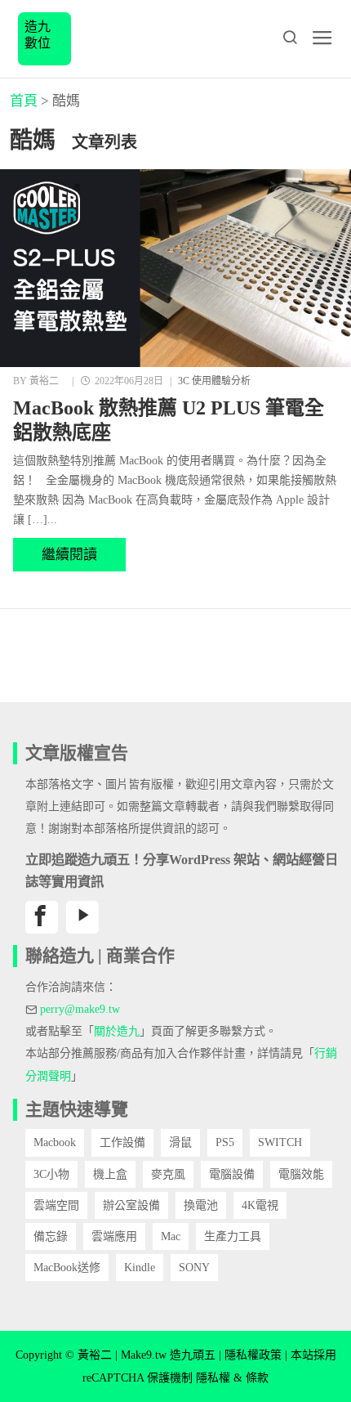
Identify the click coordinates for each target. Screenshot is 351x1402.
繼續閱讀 (69, 554)
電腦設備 (232, 1174)
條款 (257, 1378)
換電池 (201, 1205)
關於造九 (117, 1031)
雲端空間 (56, 1205)
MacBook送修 (66, 1267)
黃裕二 (44, 381)
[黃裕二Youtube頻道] (82, 917)
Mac (170, 1236)
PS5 (224, 1142)
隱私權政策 (253, 1355)
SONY (194, 1267)
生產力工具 (232, 1236)
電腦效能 (301, 1174)
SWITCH (280, 1142)
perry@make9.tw (80, 1009)
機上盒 (110, 1174)
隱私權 (213, 1378)
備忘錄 (50, 1236)
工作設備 (122, 1142)
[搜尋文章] (290, 37)
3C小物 (51, 1174)
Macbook (54, 1142)
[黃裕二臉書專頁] (41, 917)
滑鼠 (180, 1142)
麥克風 (168, 1174)
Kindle (139, 1267)
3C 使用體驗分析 (214, 381)
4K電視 (260, 1205)
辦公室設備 (131, 1205)
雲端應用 (114, 1236)
